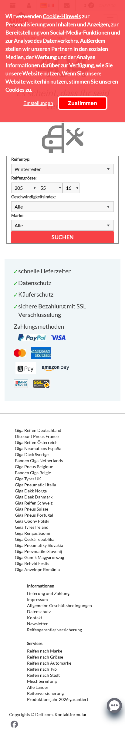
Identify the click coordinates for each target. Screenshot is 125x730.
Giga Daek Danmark (33, 496)
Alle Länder (38, 687)
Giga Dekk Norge (31, 490)
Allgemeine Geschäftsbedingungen (59, 605)
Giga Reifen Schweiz (33, 502)
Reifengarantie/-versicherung (54, 629)
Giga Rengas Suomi (32, 533)
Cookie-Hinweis (62, 16)
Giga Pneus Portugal (34, 515)
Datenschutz (39, 611)
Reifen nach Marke (44, 650)
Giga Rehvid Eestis (32, 563)
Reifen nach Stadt (43, 675)
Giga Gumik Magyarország (39, 557)
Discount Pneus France (37, 436)
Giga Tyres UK (28, 478)
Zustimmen (82, 103)
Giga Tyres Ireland (32, 527)
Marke (17, 215)
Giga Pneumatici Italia (35, 484)
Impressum (37, 599)
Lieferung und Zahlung (48, 593)
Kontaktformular (71, 714)
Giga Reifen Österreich (36, 442)
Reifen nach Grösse (45, 656)
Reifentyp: (21, 159)
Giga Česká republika (34, 539)
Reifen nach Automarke (49, 663)
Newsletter (37, 623)
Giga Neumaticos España (38, 448)
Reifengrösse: (24, 177)
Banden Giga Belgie (33, 472)
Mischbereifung (42, 681)
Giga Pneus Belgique (34, 466)
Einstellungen (38, 103)
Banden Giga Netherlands (39, 460)
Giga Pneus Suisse (31, 508)
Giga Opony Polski (32, 521)
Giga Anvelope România (37, 569)
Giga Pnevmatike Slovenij (38, 551)
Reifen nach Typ (42, 669)
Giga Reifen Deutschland (38, 430)
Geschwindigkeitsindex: (33, 196)
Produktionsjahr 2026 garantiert (57, 699)
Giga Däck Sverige (32, 454)
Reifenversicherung (45, 693)
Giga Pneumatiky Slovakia (39, 545)
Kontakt (34, 617)
